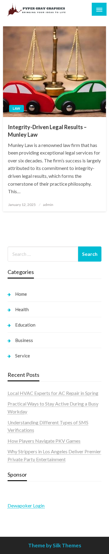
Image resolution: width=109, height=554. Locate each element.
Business (24, 340)
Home (21, 294)
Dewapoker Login (26, 505)
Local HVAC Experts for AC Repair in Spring (53, 393)
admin (48, 204)
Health (22, 309)
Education (25, 325)
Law (16, 108)
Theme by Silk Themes (54, 545)
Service (22, 355)
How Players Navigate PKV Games (44, 441)
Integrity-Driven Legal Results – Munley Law (47, 131)
